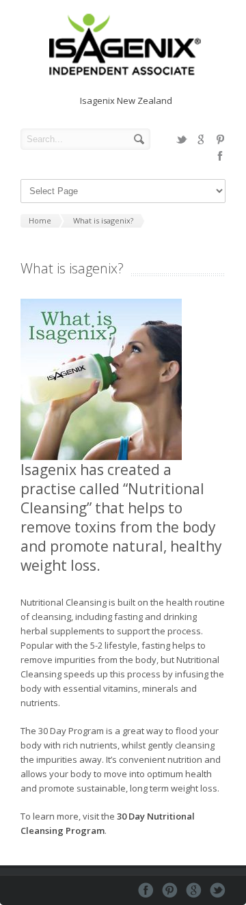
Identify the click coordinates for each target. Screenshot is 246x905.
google (200, 139)
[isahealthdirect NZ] (123, 72)
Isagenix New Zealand (126, 100)
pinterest (220, 139)
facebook (220, 155)
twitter (181, 139)
